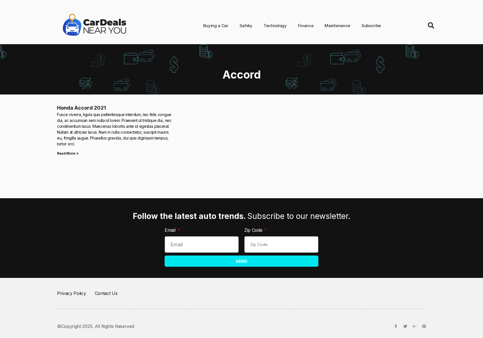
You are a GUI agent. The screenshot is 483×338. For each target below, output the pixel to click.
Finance (306, 25)
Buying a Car (215, 25)
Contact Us (106, 293)
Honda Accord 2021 (81, 108)
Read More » (67, 153)
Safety (246, 25)
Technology (275, 25)
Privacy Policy (71, 293)
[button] (431, 25)
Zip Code (254, 230)
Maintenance (337, 25)
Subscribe (371, 25)
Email (171, 230)
